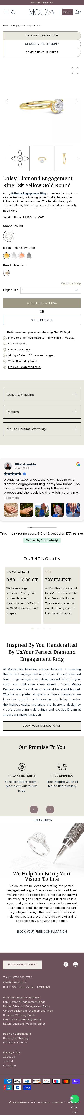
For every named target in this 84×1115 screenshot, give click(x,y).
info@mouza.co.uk (14, 982)
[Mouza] (42, 12)
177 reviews (75, 533)
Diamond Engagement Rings (21, 997)
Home (6, 25)
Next (50, 809)
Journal (8, 1061)
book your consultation (42, 725)
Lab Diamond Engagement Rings (24, 1002)
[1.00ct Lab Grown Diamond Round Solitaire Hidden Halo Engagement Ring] (42, 158)
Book (67, 12)
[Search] (15, 12)
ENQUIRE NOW (42, 820)
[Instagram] (75, 964)
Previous (34, 809)
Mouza (24, 1102)
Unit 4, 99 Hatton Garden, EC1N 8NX (26, 987)
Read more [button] (11, 498)
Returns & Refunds (15, 1042)
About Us (9, 1056)
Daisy (38, 25)
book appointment (22, 964)
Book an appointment (17, 1033)
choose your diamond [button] (42, 44)
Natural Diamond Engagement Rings (26, 1006)
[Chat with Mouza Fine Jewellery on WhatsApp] (74, 1099)
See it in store (42, 320)
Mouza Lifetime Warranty (26, 429)
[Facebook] (65, 964)
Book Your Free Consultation (42, 932)
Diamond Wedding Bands (19, 1015)
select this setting (42, 303)
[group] (42, 103)
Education (9, 1065)
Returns (13, 412)
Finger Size (11, 290)
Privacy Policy (12, 1052)
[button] (75, 70)
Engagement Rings (23, 25)
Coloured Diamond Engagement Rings (28, 1010)
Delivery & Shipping (16, 1038)
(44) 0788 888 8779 (18, 977)
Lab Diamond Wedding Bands (22, 1019)
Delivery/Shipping (20, 395)
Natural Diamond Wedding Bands (24, 1023)
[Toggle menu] (6, 12)
